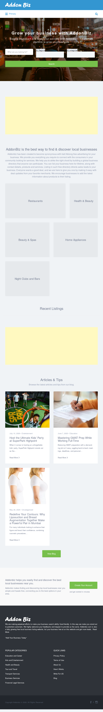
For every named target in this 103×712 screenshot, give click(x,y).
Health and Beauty (12, 664)
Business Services (12, 678)
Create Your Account (83, 585)
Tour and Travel (11, 669)
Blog (55, 678)
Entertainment (27, 433)
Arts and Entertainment (14, 660)
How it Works (59, 669)
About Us (57, 664)
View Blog (51, 553)
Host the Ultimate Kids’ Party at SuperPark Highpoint (27, 439)
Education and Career (13, 655)
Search (52, 64)
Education (73, 433)
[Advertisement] (51, 115)
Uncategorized (27, 509)
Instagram (96, 702)
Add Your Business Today (16, 637)
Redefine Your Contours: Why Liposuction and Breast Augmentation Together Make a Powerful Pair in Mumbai (27, 518)
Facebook (90, 702)
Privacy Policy (59, 655)
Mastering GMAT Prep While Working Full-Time (75, 439)
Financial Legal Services (14, 682)
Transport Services (12, 673)
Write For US (59, 673)
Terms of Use (59, 660)
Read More (14, 457)
